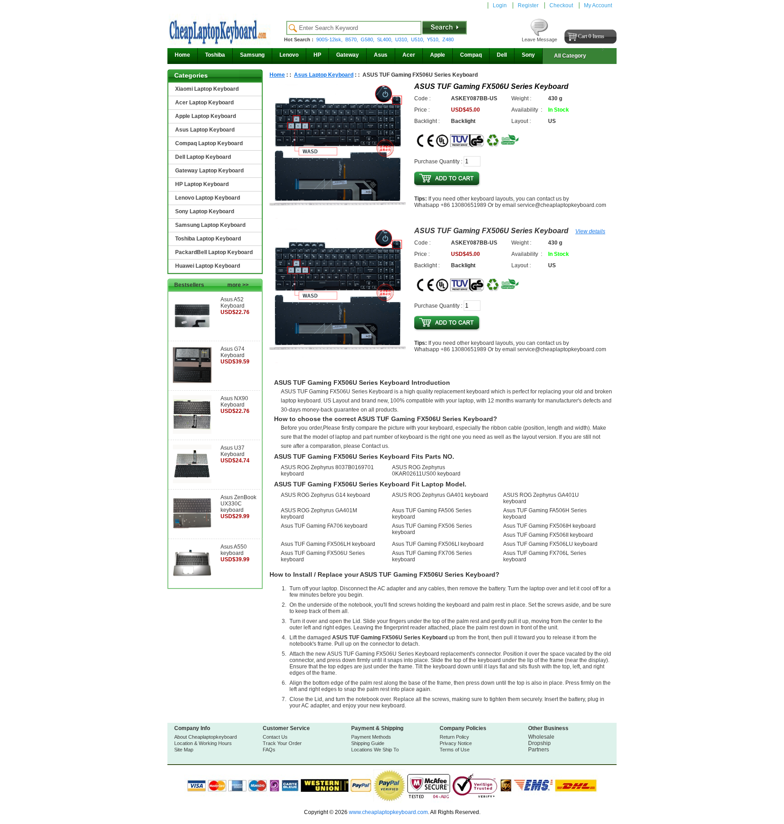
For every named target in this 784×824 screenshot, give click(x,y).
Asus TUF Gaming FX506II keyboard (548, 535)
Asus (380, 55)
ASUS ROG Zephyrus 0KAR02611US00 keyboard (426, 470)
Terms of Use (455, 749)
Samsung (252, 55)
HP (317, 55)
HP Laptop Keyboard (202, 184)
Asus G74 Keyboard (232, 352)
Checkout (561, 5)
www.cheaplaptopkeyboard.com (388, 812)
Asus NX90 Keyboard (234, 401)
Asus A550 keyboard (233, 550)
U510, (418, 39)
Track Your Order (282, 743)
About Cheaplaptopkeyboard (205, 737)
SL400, (385, 39)
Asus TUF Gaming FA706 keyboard (324, 526)
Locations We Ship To (375, 749)
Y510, (434, 39)
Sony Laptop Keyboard (204, 211)
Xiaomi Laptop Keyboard (207, 89)
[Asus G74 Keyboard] (192, 382)
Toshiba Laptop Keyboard (208, 238)
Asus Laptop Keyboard (205, 130)
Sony (528, 55)
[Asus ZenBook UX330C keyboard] (192, 531)
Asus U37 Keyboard (232, 451)
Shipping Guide (367, 743)
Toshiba (215, 55)
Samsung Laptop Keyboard (210, 225)
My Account (598, 5)
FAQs (269, 749)
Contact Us (275, 737)
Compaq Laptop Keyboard (209, 143)
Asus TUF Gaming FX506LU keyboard (550, 544)
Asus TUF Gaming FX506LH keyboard (328, 544)
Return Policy (454, 737)
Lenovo (289, 55)
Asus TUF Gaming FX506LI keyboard (438, 544)
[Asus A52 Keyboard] (192, 333)
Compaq (471, 55)
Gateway (347, 55)
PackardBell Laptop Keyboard (214, 252)
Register (528, 5)
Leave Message (539, 39)
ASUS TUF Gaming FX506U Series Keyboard (491, 231)
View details (590, 231)
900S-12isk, (330, 39)
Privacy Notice (456, 743)
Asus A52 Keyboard (232, 302)
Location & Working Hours (203, 743)
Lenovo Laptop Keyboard (207, 198)
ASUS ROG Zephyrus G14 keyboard (325, 495)
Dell (502, 55)
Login (500, 5)
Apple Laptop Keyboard (205, 116)
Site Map (183, 749)
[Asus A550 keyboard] (192, 580)
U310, (402, 39)
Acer (408, 55)
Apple (437, 55)
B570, (352, 39)
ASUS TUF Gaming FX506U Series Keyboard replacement (399, 654)
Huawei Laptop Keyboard (207, 266)
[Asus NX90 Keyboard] (192, 432)
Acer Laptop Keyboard (204, 102)
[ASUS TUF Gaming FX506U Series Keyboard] (338, 217)
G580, (368, 39)
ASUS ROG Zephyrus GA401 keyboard (440, 495)
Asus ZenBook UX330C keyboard (238, 503)
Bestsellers (211, 285)
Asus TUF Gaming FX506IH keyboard (549, 526)
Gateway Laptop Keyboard (209, 170)
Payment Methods (371, 737)
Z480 (448, 39)
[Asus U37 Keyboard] (192, 481)
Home (182, 55)
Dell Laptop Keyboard (203, 157)
